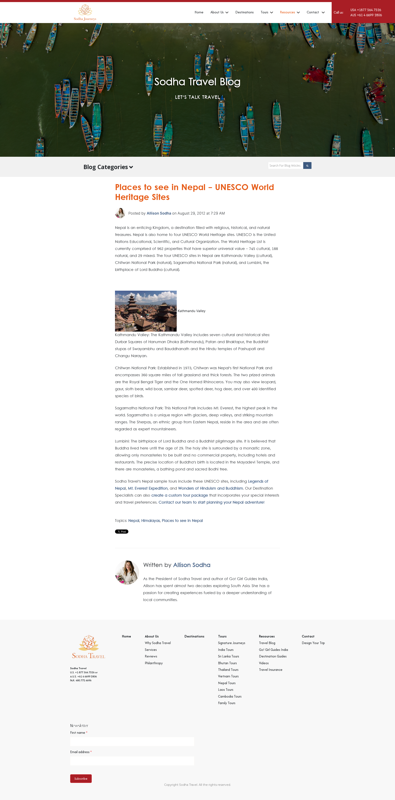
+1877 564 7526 (369, 9)
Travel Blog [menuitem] (267, 642)
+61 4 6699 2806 (369, 15)
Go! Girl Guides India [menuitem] (273, 649)
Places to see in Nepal (182, 520)
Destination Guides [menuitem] (273, 656)
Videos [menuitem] (264, 663)
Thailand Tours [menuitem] (228, 669)
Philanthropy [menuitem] (154, 663)
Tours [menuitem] (264, 12)
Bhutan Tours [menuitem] (227, 663)
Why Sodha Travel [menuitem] (158, 642)
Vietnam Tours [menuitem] (228, 676)
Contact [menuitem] (313, 12)
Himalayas (150, 520)
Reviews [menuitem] (151, 656)
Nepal (133, 520)
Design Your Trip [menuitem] (313, 642)
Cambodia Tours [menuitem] (230, 696)
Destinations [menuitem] (244, 12)
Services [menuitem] (151, 649)
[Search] (307, 165)
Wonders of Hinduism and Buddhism (210, 488)
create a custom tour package (179, 495)
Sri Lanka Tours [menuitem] (228, 656)
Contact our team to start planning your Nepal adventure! (211, 502)
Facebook (271, 611)
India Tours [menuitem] (226, 649)
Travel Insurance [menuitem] (270, 669)
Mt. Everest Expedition (148, 488)
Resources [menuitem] (287, 12)
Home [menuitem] (199, 12)
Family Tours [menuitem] (226, 702)
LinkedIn (277, 611)
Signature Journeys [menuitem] (231, 642)
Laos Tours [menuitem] (225, 689)
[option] (197, 90)
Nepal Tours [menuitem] (227, 682)
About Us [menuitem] (217, 12)
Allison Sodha (159, 213)
